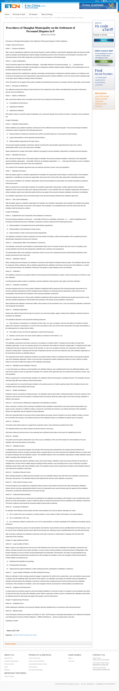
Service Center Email (99, 667)
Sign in (11, 1)
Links (6, 667)
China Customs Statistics (36, 661)
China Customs (9, 676)
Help (109, 1)
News (11, 17)
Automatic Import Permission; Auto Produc (25, 635)
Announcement (9, 664)
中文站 (114, 1)
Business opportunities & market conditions (27, 17)
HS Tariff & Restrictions (36, 670)
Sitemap (7, 670)
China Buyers (33, 667)
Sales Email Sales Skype (101, 663)
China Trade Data (34, 658)
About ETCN (8, 658)
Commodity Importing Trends (38, 664)
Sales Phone (97, 658)
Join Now (17, 1)
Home (6, 1)
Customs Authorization (11, 661)
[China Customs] (97, 8)
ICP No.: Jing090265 (87, 684)
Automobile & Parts (47, 17)
